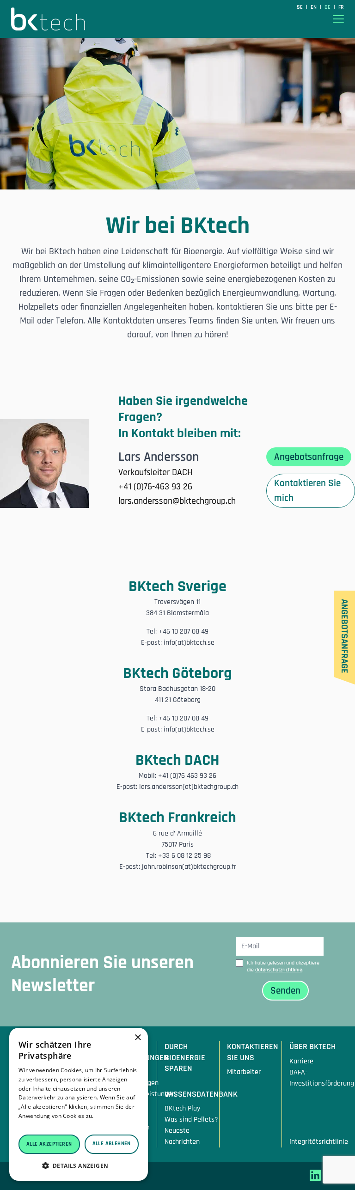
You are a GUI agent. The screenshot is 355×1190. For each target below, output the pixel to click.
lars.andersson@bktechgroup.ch (177, 501)
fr (341, 7)
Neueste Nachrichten (182, 1136)
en (314, 7)
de (328, 7)
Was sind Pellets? (191, 1119)
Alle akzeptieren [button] (49, 1144)
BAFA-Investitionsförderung (316, 1078)
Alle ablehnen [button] (111, 1143)
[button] (78, 1166)
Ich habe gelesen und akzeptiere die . (283, 966)
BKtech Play (182, 1108)
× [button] (137, 1037)
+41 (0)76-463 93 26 (155, 487)
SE (300, 7)
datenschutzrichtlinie (278, 969)
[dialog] (78, 1104)
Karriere (301, 1061)
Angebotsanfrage (308, 457)
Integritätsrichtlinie (316, 1142)
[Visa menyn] (338, 19)
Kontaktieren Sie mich (307, 490)
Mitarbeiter (244, 1072)
